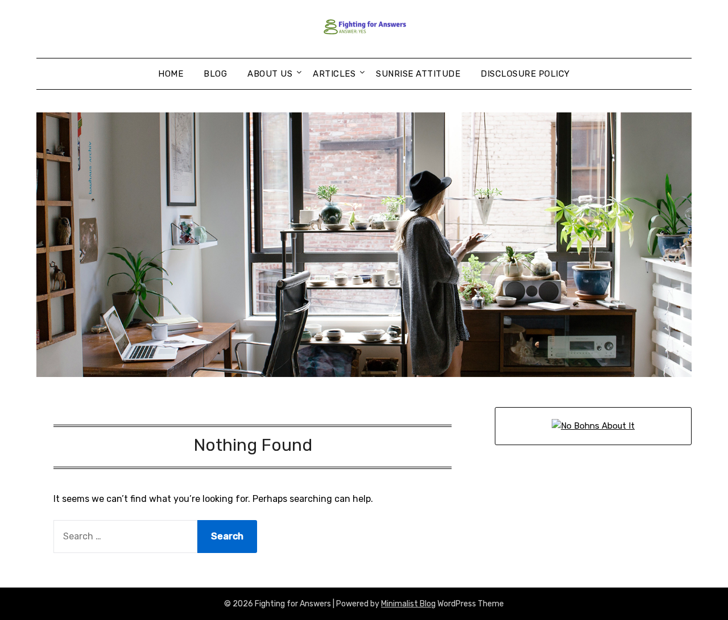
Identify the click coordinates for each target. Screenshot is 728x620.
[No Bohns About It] (593, 426)
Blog (215, 74)
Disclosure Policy (525, 74)
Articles (334, 74)
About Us (269, 74)
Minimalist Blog (408, 604)
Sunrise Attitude (418, 74)
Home (170, 74)
